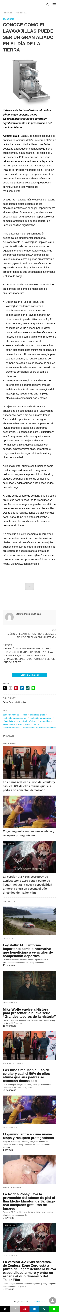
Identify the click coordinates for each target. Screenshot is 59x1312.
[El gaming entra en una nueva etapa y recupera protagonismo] (29, 812)
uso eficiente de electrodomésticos (39, 727)
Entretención (10, 1003)
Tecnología (21, 13)
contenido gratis (37, 714)
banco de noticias (11, 714)
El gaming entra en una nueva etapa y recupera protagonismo (28, 1136)
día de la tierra (9, 721)
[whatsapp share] (28, 688)
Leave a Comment (30, 675)
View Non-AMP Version (37, 1302)
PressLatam (24, 724)
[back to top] (52, 1300)
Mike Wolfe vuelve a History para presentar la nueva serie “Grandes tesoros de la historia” (29, 1012)
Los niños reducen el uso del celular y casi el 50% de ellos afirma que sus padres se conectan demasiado (29, 786)
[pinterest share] (16, 688)
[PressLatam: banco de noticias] (16, 4)
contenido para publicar (41, 718)
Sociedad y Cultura (13, 1063)
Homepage (7, 13)
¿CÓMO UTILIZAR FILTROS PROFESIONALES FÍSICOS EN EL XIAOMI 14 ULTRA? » (31, 635)
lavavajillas (45, 721)
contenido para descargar (15, 718)
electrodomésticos (28, 721)
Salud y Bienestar (12, 1187)
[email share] (10, 688)
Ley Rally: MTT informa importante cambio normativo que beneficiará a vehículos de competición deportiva (28, 950)
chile (24, 714)
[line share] (33, 688)
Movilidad (8, 938)
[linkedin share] (22, 688)
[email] (15, 1309)
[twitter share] (5, 688)
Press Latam (9, 724)
